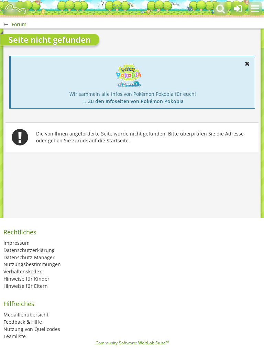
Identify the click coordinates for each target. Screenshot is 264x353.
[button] (255, 9)
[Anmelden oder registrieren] (238, 9)
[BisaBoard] (15, 9)
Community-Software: (132, 343)
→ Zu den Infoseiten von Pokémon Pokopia (133, 101)
